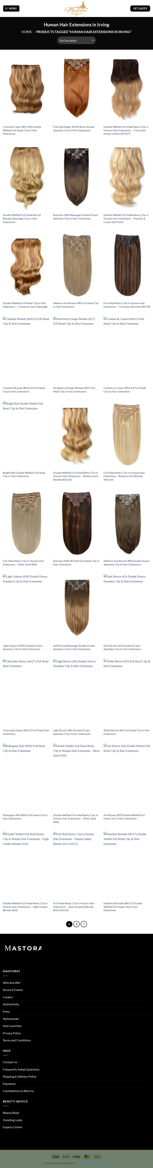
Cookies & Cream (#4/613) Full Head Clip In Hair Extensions (125, 389)
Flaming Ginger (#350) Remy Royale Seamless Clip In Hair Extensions (73, 128)
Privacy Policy (12, 1033)
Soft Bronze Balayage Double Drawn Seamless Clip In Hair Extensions (74, 647)
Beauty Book (11, 1112)
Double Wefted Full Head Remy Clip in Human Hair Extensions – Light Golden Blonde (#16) (25, 907)
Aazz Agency (102, 1163)
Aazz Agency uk (85, 1163)
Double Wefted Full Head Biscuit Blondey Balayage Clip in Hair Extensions (22, 218)
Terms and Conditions (17, 1040)
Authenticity (11, 1004)
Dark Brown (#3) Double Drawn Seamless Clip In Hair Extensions (122, 647)
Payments (9, 1083)
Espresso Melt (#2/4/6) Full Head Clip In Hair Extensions (76, 562)
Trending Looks (12, 1120)
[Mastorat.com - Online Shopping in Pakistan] (76, 8)
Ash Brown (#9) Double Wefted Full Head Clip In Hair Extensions (124, 816)
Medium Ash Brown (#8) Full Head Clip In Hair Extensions (76, 304)
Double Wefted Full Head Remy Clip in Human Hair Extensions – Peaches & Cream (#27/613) (126, 218)
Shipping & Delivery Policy (19, 1076)
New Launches (12, 1026)
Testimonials (11, 1018)
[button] (11, 8)
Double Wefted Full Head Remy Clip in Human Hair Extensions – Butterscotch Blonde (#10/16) (75, 476)
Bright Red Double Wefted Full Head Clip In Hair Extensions (24, 474)
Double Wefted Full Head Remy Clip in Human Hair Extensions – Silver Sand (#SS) (75, 818)
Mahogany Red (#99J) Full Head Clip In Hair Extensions (25, 816)
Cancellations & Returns (18, 1091)
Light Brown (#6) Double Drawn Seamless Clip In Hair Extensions (72, 732)
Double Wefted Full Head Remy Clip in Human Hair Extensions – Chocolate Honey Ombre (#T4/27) (126, 130)
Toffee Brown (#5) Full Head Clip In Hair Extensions (127, 732)
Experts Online (12, 1127)
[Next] (84, 924)
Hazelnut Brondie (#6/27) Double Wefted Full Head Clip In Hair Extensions (123, 907)
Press (6, 1011)
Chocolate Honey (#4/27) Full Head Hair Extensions (26, 732)
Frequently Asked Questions (21, 1069)
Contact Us (10, 1062)
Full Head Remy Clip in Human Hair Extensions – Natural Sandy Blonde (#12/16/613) (74, 907)
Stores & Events (13, 989)
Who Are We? (12, 982)
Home (26, 32)
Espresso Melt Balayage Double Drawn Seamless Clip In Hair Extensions (75, 216)
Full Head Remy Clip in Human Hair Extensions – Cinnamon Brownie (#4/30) (127, 304)
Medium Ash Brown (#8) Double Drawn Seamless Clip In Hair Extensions (126, 562)
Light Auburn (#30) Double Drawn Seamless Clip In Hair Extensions (22, 647)
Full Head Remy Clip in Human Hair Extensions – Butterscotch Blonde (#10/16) (124, 476)
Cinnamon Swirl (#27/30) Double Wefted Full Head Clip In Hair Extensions (22, 130)
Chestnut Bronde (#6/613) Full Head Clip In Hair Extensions (24, 389)
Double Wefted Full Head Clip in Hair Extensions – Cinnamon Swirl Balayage (25, 304)
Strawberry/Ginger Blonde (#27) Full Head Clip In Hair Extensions (74, 389)
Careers (8, 997)
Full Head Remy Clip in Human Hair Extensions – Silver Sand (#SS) (23, 562)
